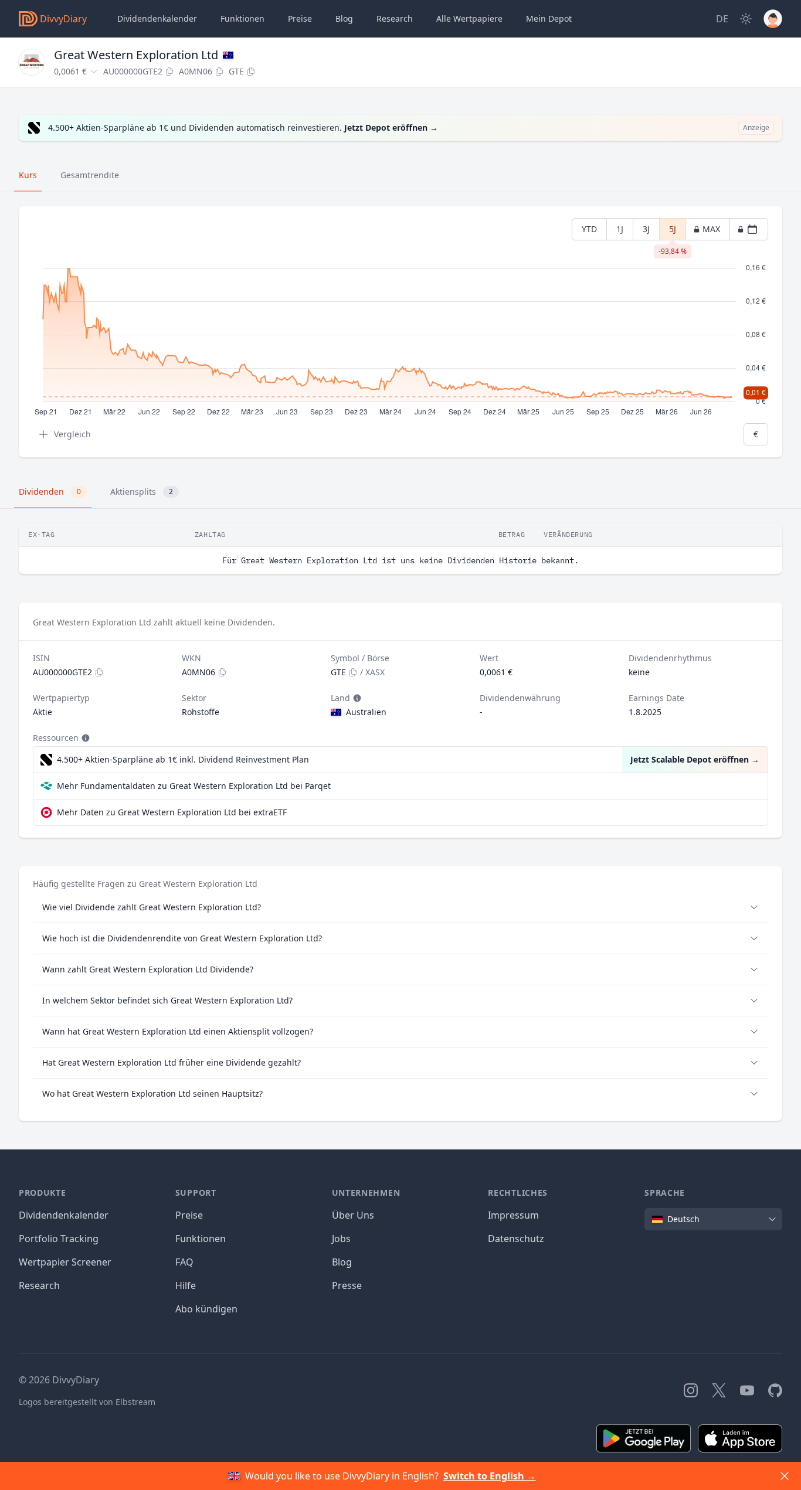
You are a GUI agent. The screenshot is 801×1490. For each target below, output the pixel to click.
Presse (347, 1285)
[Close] (784, 1476)
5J (672, 231)
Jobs (341, 1238)
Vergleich (72, 434)
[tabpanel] (400, 332)
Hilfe (185, 1285)
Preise (300, 18)
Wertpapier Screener (65, 1262)
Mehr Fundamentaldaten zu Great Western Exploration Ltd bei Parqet (194, 785)
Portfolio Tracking (59, 1238)
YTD (589, 228)
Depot (549, 18)
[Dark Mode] (745, 18)
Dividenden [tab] (50, 491)
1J (619, 228)
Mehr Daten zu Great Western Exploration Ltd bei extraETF (172, 812)
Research (39, 1285)
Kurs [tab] (28, 175)
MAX (711, 228)
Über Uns (353, 1215)
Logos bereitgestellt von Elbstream (87, 1401)
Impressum (513, 1215)
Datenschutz (516, 1238)
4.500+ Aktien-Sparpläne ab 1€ (183, 759)
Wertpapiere (469, 18)
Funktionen (242, 18)
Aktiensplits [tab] (141, 491)
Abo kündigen (206, 1308)
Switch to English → (489, 1475)
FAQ (184, 1262)
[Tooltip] (356, 698)
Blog (342, 1262)
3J (646, 228)
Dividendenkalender (157, 18)
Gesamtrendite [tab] (89, 175)
